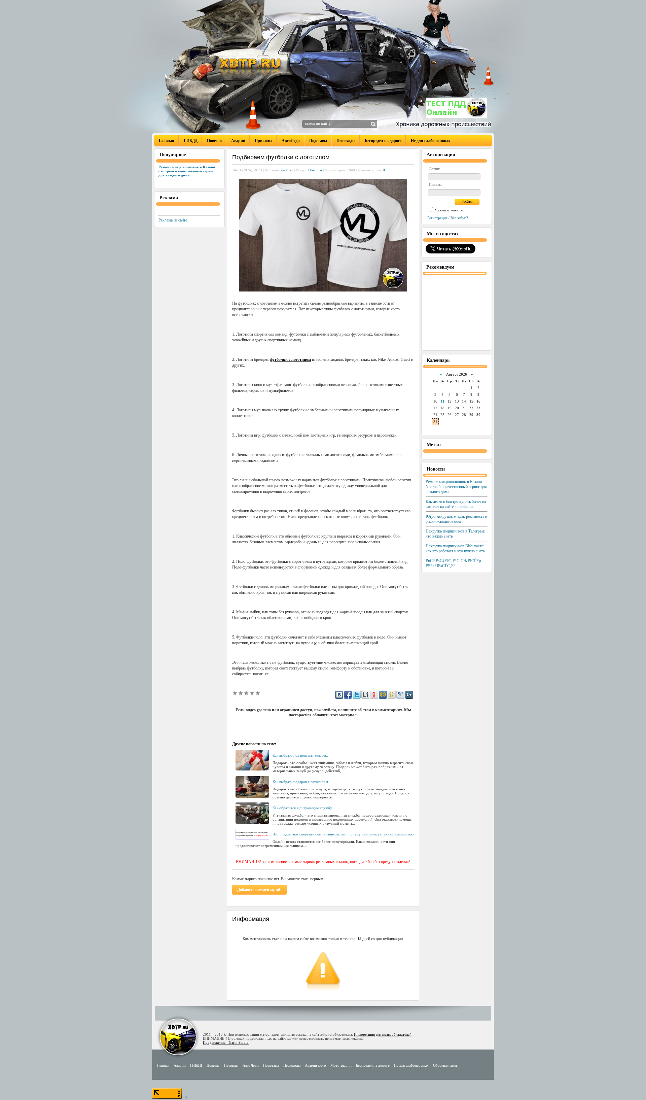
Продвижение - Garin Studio (226, 1042)
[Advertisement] (311, 725)
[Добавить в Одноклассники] (392, 695)
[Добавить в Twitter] (357, 695)
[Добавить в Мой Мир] (383, 695)
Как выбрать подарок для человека (300, 755)
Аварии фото (315, 1065)
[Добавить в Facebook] (348, 695)
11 (442, 401)
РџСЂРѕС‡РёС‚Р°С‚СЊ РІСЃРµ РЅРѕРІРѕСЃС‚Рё (453, 563)
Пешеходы (345, 140)
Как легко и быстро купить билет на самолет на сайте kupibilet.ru (456, 504)
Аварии (238, 140)
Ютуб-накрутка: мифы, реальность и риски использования (456, 519)
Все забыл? (459, 218)
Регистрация (437, 218)
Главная (166, 140)
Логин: (434, 169)
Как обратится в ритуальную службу (302, 808)
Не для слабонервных (430, 140)
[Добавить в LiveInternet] (365, 695)
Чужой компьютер (449, 210)
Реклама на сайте (172, 220)
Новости (315, 170)
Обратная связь (445, 1065)
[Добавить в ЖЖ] (400, 695)
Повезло (214, 140)
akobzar (287, 170)
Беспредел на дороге (383, 140)
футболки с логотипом (290, 359)
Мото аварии (341, 1065)
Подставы (318, 140)
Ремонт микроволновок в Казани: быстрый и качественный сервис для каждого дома (187, 171)
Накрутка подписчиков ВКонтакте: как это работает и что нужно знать (455, 548)
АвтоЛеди (291, 140)
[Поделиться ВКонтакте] (339, 695)
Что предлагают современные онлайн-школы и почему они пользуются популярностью (343, 834)
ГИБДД (191, 140)
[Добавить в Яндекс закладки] (374, 695)
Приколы (263, 140)
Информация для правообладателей (382, 1034)
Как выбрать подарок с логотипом (300, 782)
